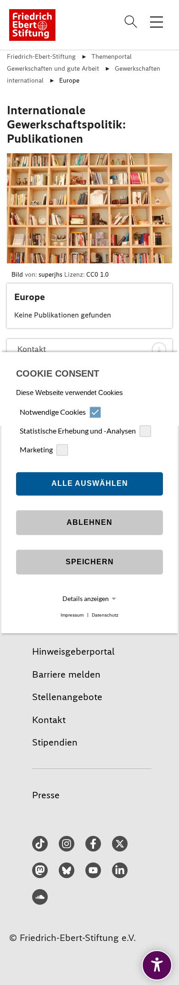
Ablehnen (89, 523)
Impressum (72, 615)
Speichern (90, 562)
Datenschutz (105, 615)
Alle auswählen (89, 484)
